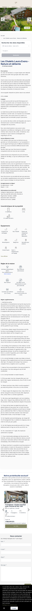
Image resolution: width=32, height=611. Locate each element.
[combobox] (6, 7)
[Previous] (3, 19)
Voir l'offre (16, 526)
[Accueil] (16, 3)
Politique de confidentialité (9, 605)
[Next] (29, 19)
